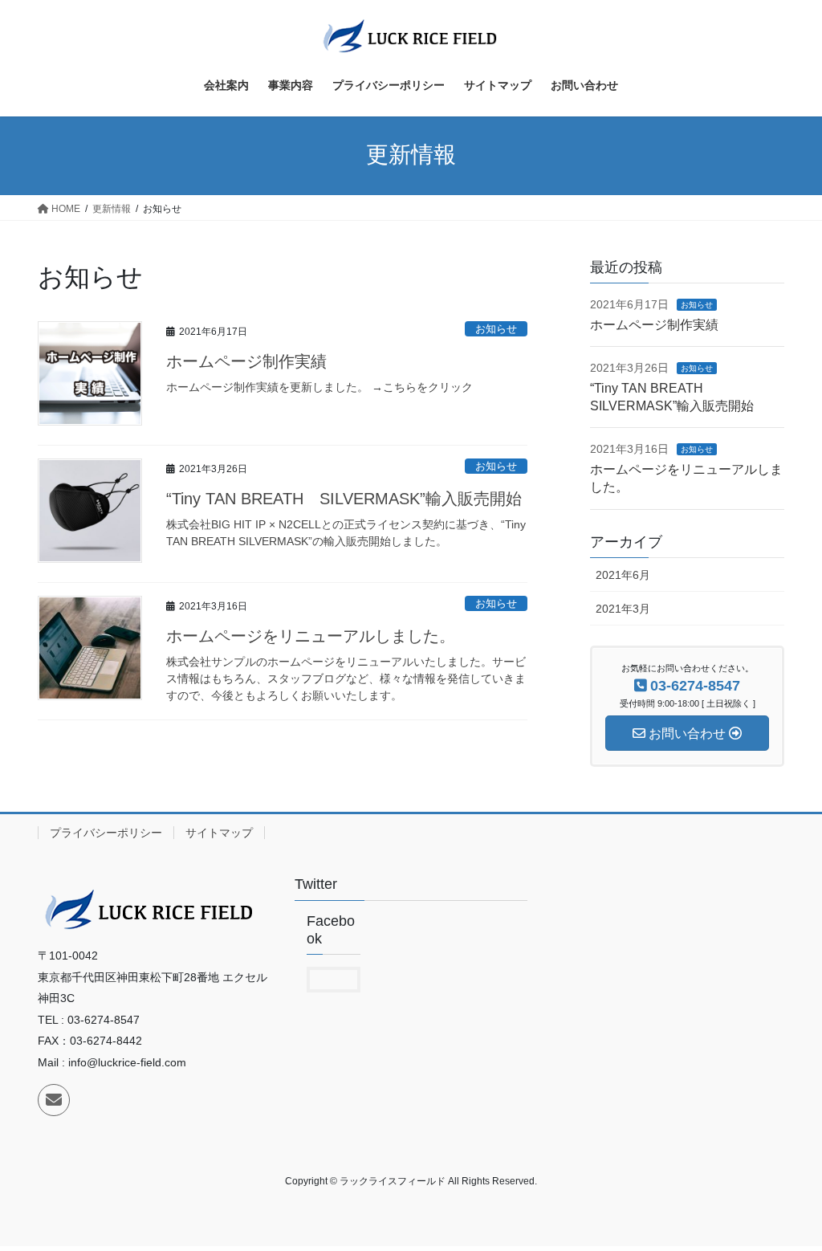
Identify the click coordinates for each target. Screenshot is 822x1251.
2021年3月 (623, 608)
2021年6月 (623, 574)
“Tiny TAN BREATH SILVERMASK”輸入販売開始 (344, 498)
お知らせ (496, 329)
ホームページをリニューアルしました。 (310, 636)
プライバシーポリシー (106, 832)
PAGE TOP (787, 1199)
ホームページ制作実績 (246, 361)
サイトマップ (219, 832)
